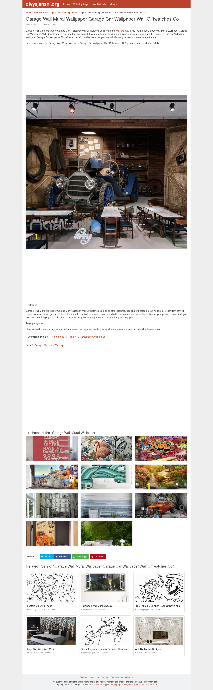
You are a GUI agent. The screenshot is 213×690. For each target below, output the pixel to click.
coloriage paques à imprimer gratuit (123, 684)
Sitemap (83, 677)
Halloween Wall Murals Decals (96, 605)
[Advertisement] (106, 70)
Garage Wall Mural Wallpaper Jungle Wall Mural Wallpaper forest (110, 542)
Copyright (105, 677)
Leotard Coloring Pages (39, 605)
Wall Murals (99, 4)
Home (66, 4)
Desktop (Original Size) (94, 336)
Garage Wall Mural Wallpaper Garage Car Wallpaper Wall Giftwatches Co (169, 514)
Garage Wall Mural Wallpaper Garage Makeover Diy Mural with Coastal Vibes (116, 514)
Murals (113, 4)
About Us (129, 677)
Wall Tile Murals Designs (148, 649)
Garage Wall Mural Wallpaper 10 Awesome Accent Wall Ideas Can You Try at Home (119, 486)
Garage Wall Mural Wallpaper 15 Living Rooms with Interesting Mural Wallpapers (63, 514)
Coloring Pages (81, 4)
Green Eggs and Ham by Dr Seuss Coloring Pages (107, 649)
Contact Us (94, 677)
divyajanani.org (42, 4)
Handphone (58, 336)
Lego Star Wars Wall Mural (41, 649)
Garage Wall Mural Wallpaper (50, 345)
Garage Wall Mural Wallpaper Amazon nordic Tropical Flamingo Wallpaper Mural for (119, 458)
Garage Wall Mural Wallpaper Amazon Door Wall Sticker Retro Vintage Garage (62, 542)
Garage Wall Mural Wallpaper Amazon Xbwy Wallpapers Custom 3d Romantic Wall (64, 486)
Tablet (73, 336)
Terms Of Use (117, 677)
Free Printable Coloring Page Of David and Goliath (161, 605)
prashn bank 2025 (149, 684)
